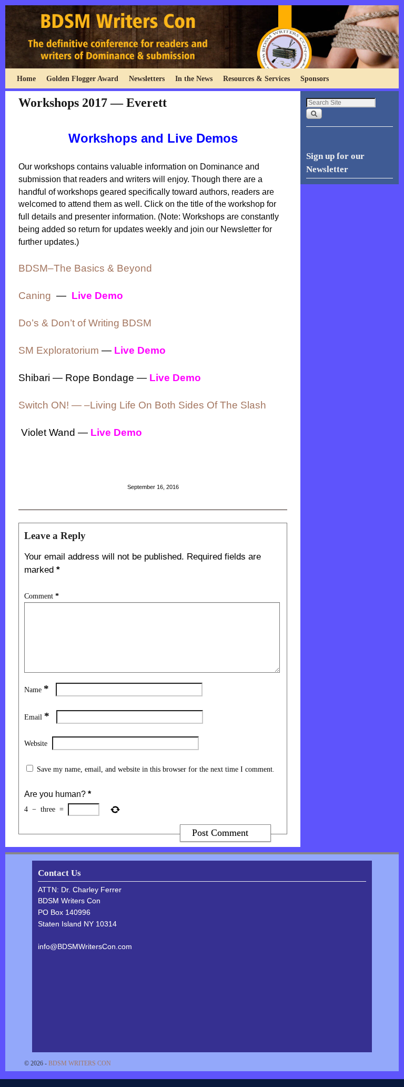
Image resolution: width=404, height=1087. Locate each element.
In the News (194, 78)
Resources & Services (256, 78)
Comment (41, 596)
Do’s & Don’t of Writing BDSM (85, 322)
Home (26, 78)
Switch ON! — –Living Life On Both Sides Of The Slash (142, 405)
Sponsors (314, 78)
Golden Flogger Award (82, 78)
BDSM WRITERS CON (79, 1063)
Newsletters (147, 78)
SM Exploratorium (60, 350)
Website (35, 743)
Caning (34, 295)
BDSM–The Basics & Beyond (85, 268)
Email (36, 717)
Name (36, 689)
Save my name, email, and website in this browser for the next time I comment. (156, 769)
